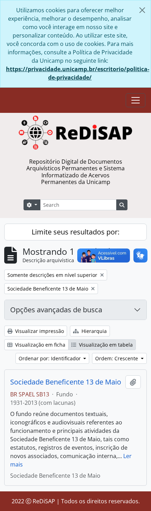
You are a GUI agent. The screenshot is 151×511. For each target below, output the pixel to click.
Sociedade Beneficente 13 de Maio (65, 382)
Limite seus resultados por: (75, 232)
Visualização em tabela (105, 344)
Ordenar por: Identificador (50, 358)
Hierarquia (93, 331)
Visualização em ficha (39, 344)
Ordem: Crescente (117, 358)
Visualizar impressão (39, 331)
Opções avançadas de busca (56, 309)
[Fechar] (142, 10)
